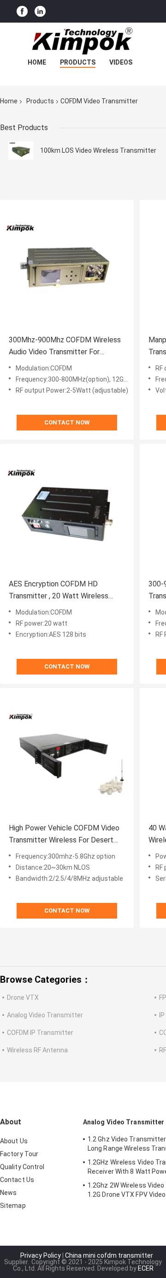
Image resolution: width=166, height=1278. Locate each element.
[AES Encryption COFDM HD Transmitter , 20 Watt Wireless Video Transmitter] (67, 510)
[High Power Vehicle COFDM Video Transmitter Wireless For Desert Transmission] (67, 755)
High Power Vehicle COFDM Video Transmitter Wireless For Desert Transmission (64, 835)
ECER (146, 1268)
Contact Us (17, 1179)
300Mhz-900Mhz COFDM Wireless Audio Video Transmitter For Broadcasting (65, 346)
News (8, 1192)
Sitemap (13, 1205)
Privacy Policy (40, 1255)
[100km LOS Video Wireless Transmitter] (20, 150)
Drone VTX (23, 997)
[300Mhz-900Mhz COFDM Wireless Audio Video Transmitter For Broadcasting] (67, 266)
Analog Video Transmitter (45, 1015)
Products (77, 62)
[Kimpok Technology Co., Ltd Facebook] (22, 11)
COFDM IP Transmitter (40, 1032)
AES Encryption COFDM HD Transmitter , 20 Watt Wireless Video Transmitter (58, 590)
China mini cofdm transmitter (109, 1255)
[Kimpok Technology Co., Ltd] (83, 41)
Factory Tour (19, 1154)
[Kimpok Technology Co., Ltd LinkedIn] (40, 11)
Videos (120, 62)
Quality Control (22, 1167)
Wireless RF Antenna (37, 1050)
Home (37, 62)
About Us (14, 1141)
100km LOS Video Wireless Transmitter (98, 150)
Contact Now (66, 422)
